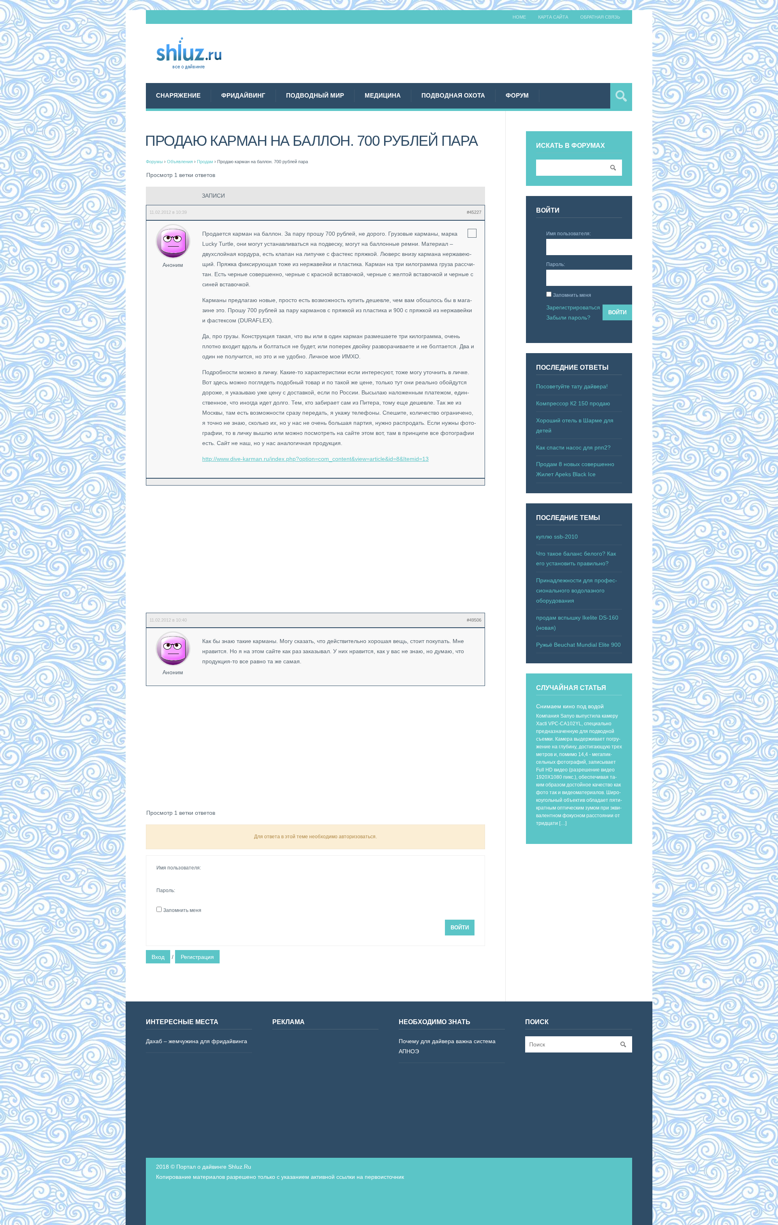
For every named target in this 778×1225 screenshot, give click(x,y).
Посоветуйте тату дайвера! (572, 386)
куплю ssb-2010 (557, 536)
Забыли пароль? (568, 317)
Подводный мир (315, 95)
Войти (460, 928)
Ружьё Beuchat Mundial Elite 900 (578, 644)
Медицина (383, 95)
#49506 (474, 620)
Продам (205, 161)
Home (519, 17)
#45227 (474, 212)
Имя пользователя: (178, 868)
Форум (517, 95)
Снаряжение (178, 95)
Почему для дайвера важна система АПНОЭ (447, 1046)
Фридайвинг (243, 95)
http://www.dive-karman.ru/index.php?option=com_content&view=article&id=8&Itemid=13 (315, 459)
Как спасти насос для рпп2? (573, 447)
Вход (158, 957)
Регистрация (197, 957)
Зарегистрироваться (573, 307)
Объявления (180, 161)
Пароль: (165, 890)
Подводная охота (453, 95)
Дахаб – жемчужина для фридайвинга (196, 1041)
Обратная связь (600, 17)
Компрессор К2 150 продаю (573, 403)
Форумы (154, 161)
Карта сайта (553, 17)
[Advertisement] (484, 52)
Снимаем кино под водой (570, 706)
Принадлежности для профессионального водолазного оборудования (576, 590)
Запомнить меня (182, 910)
